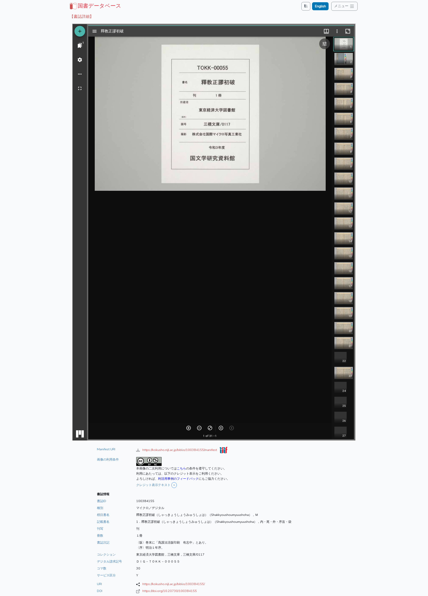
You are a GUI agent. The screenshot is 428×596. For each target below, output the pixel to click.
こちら (181, 468)
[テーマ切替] (305, 6)
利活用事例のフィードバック (178, 478)
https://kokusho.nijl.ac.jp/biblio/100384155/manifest (180, 450)
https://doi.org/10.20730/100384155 (169, 591)
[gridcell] (95, 5)
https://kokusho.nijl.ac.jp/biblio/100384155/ (173, 584)
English (320, 6)
